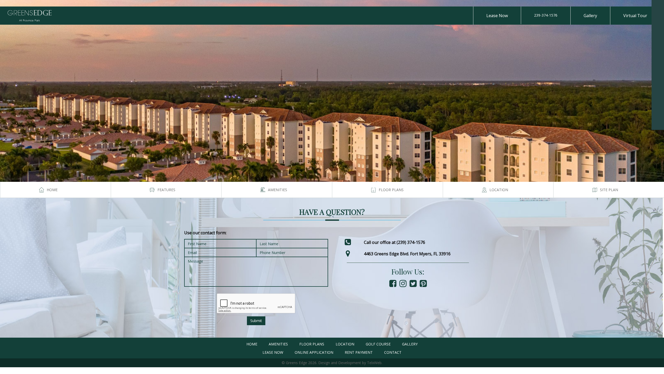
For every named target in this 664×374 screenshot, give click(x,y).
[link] (658, 6)
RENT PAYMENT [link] (359, 352)
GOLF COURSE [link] (378, 344)
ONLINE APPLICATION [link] (314, 352)
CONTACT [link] (393, 352)
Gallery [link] (590, 15)
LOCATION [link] (345, 344)
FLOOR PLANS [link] (311, 344)
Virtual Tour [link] (635, 15)
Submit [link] (256, 320)
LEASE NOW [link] (272, 352)
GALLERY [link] (410, 344)
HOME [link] (251, 344)
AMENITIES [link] (278, 344)
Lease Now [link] (497, 15)
